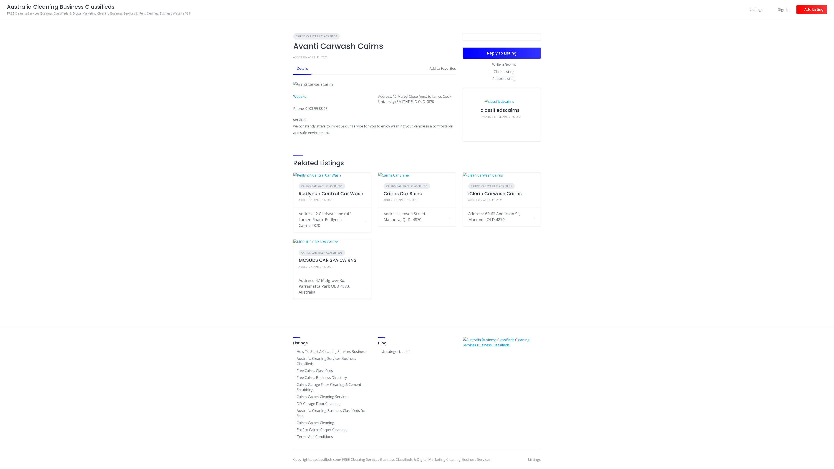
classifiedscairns (500, 110)
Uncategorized (393, 351)
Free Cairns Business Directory (322, 377)
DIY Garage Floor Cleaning (318, 403)
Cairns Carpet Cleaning (315, 422)
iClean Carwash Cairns (495, 193)
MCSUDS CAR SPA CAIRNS (327, 260)
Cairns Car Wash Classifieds (316, 36)
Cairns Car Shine (403, 193)
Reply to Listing (501, 53)
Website (299, 96)
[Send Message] (534, 135)
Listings (756, 9)
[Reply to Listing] (360, 219)
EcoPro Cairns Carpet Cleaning (322, 429)
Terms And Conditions (315, 436)
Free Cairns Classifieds (315, 370)
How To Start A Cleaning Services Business (331, 351)
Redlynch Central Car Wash (331, 193)
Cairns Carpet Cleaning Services (322, 396)
